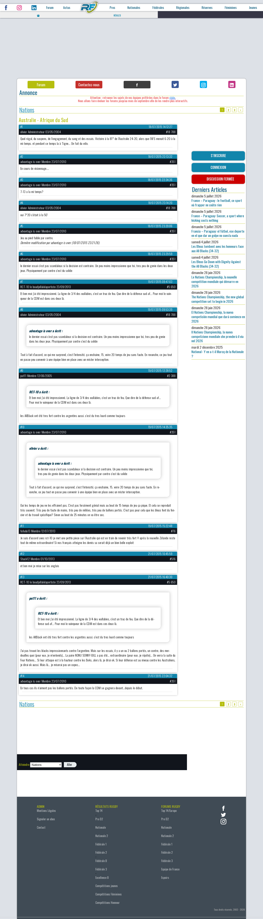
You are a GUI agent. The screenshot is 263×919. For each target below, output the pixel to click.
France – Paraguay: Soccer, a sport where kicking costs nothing (217, 216)
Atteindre (24, 764)
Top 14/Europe (169, 810)
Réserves (207, 7)
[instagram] (223, 821)
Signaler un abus (46, 819)
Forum (49, 7)
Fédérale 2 (101, 852)
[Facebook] (137, 84)
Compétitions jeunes (106, 885)
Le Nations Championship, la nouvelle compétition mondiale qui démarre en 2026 (214, 279)
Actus (66, 7)
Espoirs (165, 877)
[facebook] (223, 808)
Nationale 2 (101, 835)
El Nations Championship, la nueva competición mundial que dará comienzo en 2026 (218, 314)
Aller (69, 764)
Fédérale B (101, 860)
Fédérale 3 (101, 869)
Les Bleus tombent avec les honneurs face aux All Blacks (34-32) (217, 246)
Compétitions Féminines (108, 894)
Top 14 (99, 810)
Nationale (100, 827)
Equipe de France (170, 869)
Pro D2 (99, 819)
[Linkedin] (231, 84)
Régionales (182, 7)
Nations (26, 110)
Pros (112, 7)
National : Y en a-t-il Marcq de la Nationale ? (217, 352)
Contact (41, 827)
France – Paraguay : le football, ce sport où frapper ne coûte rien (216, 200)
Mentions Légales (46, 810)
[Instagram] (203, 84)
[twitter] (223, 814)
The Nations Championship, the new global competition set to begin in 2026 (217, 297)
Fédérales (158, 7)
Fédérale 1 (100, 844)
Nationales (133, 7)
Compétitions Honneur (107, 902)
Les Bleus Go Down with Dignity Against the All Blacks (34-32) (216, 262)
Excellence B (102, 877)
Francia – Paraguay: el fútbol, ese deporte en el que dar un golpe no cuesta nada (217, 231)
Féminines (231, 7)
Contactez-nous (88, 84)
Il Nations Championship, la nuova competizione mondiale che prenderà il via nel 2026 (217, 334)
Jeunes (253, 7)
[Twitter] (175, 84)
